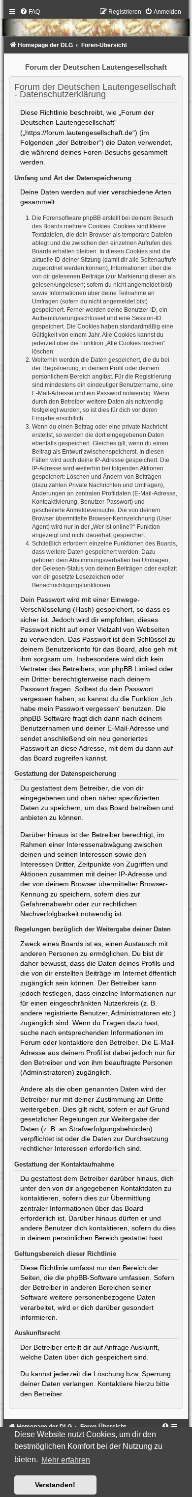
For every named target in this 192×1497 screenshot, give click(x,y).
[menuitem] (30, 11)
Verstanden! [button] (55, 1485)
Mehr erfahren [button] (65, 1460)
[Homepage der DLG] (95, 24)
